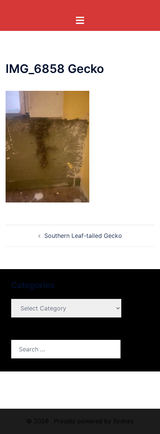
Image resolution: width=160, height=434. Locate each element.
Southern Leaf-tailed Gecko (83, 235)
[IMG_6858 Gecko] (47, 146)
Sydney (123, 421)
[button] (47, 146)
